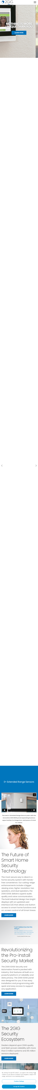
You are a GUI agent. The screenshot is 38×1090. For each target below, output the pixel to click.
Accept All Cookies (18, 1086)
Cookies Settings (19, 1081)
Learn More (19, 33)
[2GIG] (7, 2)
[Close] (35, 1073)
